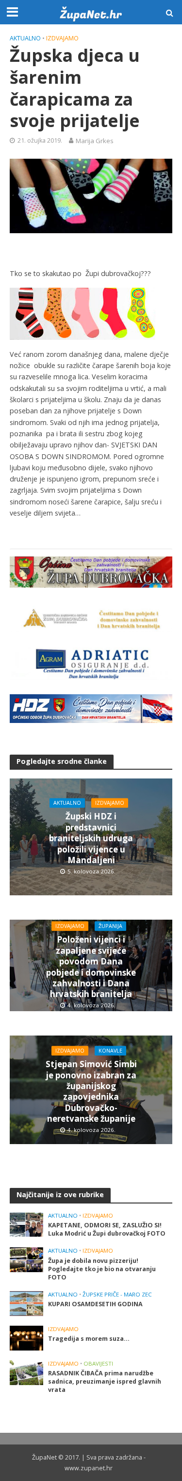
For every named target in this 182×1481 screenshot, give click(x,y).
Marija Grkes (95, 140)
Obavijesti (98, 1363)
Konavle (110, 1050)
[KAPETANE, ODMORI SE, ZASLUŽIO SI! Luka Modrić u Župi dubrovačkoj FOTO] (26, 1224)
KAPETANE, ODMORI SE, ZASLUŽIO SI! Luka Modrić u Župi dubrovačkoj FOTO (106, 1229)
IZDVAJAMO (62, 38)
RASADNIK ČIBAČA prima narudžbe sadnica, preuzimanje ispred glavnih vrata (104, 1381)
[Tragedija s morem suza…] (26, 1337)
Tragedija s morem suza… (89, 1338)
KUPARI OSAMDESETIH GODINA (95, 1304)
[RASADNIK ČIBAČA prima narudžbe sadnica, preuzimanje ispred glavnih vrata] (26, 1372)
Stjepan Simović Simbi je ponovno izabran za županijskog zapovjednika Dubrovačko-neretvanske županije (91, 1091)
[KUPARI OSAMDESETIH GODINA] (26, 1302)
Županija (110, 926)
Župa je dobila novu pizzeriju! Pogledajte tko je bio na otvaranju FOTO (102, 1269)
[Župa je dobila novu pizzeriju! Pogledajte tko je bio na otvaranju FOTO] (26, 1259)
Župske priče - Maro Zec (117, 1294)
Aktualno (25, 38)
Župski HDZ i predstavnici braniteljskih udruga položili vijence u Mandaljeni (91, 839)
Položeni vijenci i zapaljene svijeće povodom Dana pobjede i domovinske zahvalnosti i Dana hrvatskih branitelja (91, 967)
